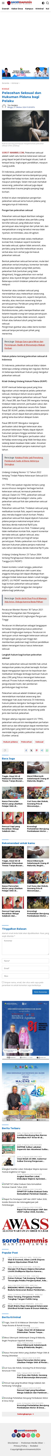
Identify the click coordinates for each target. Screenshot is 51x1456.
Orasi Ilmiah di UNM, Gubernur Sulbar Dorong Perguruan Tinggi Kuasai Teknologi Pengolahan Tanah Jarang (32, 1160)
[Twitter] (18, 1435)
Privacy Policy (20, 1446)
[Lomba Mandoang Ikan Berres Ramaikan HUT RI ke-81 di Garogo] (8, 1137)
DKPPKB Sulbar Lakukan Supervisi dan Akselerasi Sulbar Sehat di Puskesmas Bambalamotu (32, 1148)
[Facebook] (14, 1435)
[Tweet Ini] (31, 750)
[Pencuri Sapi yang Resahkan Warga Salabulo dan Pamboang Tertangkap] (13, 818)
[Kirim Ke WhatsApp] (47, 750)
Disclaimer (13, 1443)
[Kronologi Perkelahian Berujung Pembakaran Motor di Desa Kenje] (38, 818)
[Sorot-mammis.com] (19, 3)
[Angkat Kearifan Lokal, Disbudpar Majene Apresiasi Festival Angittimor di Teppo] (25, 1170)
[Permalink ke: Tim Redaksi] (4, 106)
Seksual (39, 742)
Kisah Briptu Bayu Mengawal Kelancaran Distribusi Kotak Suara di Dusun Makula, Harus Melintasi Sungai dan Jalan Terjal (28, 1307)
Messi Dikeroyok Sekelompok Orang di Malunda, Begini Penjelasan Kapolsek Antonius (38, 778)
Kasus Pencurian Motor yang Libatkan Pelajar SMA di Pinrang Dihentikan (12, 803)
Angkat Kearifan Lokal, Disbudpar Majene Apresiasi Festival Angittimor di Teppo (31, 1177)
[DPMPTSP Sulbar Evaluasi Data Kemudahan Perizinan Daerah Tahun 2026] (25, 1186)
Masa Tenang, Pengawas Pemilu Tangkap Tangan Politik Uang (24, 1298)
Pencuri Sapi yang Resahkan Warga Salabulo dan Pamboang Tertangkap (11, 828)
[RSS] (38, 1435)
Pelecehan (26, 742)
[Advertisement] (25, 38)
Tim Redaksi (12, 105)
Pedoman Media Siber (32, 1443)
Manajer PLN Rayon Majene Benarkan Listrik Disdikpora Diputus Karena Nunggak (26, 1270)
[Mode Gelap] (43, 3)
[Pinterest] (23, 1435)
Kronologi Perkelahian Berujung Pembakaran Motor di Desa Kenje (38, 828)
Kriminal (5, 89)
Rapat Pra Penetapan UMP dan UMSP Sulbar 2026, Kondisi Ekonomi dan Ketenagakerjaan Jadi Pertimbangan (32, 1210)
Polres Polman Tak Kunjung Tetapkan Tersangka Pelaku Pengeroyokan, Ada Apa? (27, 1279)
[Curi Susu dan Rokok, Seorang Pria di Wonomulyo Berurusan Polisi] (38, 793)
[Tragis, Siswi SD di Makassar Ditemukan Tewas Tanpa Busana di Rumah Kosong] (13, 767)
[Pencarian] (47, 3)
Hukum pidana (10, 742)
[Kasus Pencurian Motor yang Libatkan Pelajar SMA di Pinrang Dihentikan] (13, 793)
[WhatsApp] (33, 1435)
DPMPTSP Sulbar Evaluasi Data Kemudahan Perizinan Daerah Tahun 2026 (32, 1192)
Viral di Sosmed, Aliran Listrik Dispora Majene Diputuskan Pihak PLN (26, 1260)
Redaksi (34, 1446)
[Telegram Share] (42, 750)
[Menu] (3, 3)
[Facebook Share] (26, 750)
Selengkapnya (24, 1414)
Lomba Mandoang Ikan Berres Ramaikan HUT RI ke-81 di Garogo (32, 1136)
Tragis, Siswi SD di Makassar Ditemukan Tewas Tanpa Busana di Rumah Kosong (12, 778)
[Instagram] (28, 1435)
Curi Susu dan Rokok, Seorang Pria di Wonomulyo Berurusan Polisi (37, 803)
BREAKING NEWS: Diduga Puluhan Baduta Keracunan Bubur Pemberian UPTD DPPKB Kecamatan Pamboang (26, 1288)
